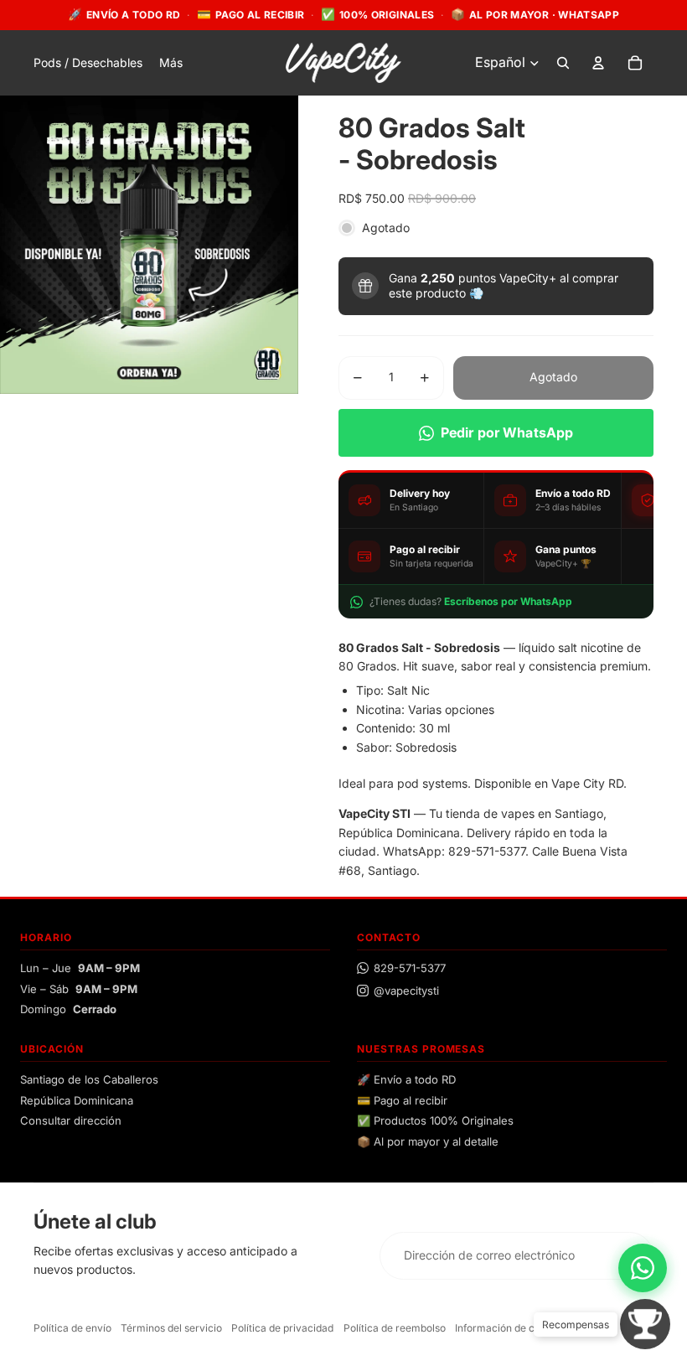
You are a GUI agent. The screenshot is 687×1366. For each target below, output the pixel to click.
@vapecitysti (406, 990)
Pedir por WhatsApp (507, 432)
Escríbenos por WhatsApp (508, 601)
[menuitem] (171, 62)
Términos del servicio (171, 1328)
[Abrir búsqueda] (563, 62)
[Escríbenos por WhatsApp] (642, 1268)
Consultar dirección (70, 1120)
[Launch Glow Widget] (645, 1324)
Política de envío (72, 1328)
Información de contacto (513, 1328)
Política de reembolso (395, 1328)
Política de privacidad (282, 1328)
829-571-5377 (410, 968)
